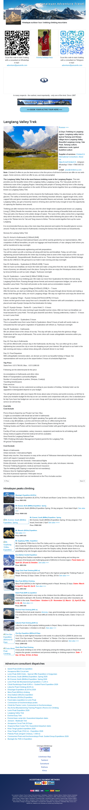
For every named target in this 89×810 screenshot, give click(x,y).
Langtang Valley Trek (16, 713)
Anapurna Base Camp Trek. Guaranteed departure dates (29, 726)
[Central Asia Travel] (42, 790)
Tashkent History (58, 795)
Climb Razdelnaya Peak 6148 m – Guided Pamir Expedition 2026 (33, 684)
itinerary (45, 612)
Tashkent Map (15, 798)
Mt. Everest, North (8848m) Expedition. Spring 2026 (27, 679)
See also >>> (20, 533)
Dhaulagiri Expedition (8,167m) (25, 495)
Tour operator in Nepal (17, 795)
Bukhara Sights (72, 798)
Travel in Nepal (27, 795)
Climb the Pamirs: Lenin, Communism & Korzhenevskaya (30, 705)
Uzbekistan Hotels (44, 800)
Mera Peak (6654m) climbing (19, 692)
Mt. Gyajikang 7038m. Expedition (26, 541)
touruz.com (73, 801)
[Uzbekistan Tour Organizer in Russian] (37, 790)
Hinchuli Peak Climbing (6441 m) (26, 609)
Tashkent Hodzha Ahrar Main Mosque (28, 796)
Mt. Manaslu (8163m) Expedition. (26, 530)
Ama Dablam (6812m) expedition (20, 695)
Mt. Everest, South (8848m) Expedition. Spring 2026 (27, 677)
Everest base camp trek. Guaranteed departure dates (28, 718)
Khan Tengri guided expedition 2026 (21, 728)
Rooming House (58, 803)
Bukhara (44, 767)
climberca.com (36, 803)
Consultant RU (42, 801)
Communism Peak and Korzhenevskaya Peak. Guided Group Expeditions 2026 (38, 736)
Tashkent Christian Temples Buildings (66, 796)
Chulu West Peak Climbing (24, 647)
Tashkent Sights (24, 798)
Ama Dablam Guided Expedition (26, 555)
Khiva (44, 770)
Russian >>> (64, 127)
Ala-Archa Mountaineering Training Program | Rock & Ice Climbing (33, 708)
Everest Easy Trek (15, 716)
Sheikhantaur (41, 796)
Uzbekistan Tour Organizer (53, 801)
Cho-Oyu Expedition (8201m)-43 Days (28, 633)
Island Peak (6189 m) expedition (26, 593)
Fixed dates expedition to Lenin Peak (22, 700)
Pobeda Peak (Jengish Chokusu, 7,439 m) (24, 734)
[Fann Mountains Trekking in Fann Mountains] (44, 102)
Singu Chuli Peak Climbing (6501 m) (27, 570)
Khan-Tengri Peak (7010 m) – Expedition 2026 (25, 731)
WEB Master (34, 801)
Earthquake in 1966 (51, 796)
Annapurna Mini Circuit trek (18, 671)
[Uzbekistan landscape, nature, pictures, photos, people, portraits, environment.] (52, 790)
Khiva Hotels (16, 801)
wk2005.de (29, 803)
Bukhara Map (64, 798)
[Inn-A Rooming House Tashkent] (57, 790)
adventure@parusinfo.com (17, 65)
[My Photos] (47, 790)
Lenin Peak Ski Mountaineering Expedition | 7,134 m (28, 682)
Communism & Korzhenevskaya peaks (22, 703)
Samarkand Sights (50, 798)
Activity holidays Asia (44, 57)
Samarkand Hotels (63, 800)
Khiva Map (18, 800)
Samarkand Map (40, 798)
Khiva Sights (25, 800)
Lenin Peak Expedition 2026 (18, 710)
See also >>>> (54, 522)
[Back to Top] (85, 806)
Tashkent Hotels (67, 795)
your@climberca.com (73, 170)
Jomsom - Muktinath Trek (17, 721)
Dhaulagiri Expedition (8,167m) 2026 (22, 690)
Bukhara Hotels (72, 800)
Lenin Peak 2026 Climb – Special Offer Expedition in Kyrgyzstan (32, 674)
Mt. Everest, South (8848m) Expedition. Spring (45, 517)
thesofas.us (44, 803)
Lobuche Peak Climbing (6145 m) (26, 623)
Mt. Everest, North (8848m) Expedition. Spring (30, 506)
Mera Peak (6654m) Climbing (25, 581)
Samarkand (44, 764)
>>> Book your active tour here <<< (44, 109)
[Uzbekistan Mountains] (32, 790)
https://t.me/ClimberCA (67, 162)
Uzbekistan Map (44, 757)
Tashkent (44, 760)
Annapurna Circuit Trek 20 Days (20, 723)
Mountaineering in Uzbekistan (39, 795)
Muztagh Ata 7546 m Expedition (20, 739)
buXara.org (51, 803)
